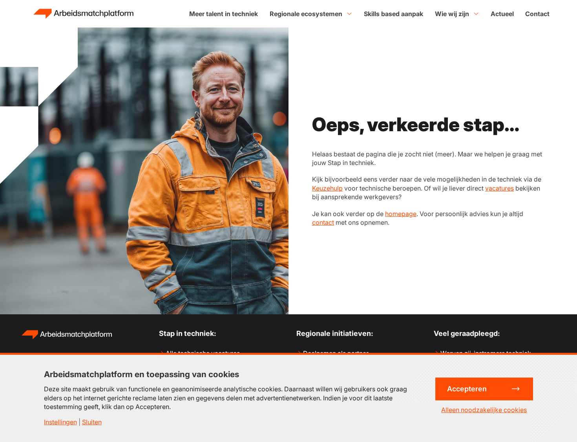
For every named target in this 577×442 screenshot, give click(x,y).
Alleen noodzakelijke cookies (484, 410)
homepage (400, 214)
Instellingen (60, 422)
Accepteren (467, 389)
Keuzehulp (327, 188)
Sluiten (92, 422)
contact (323, 222)
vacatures (499, 188)
